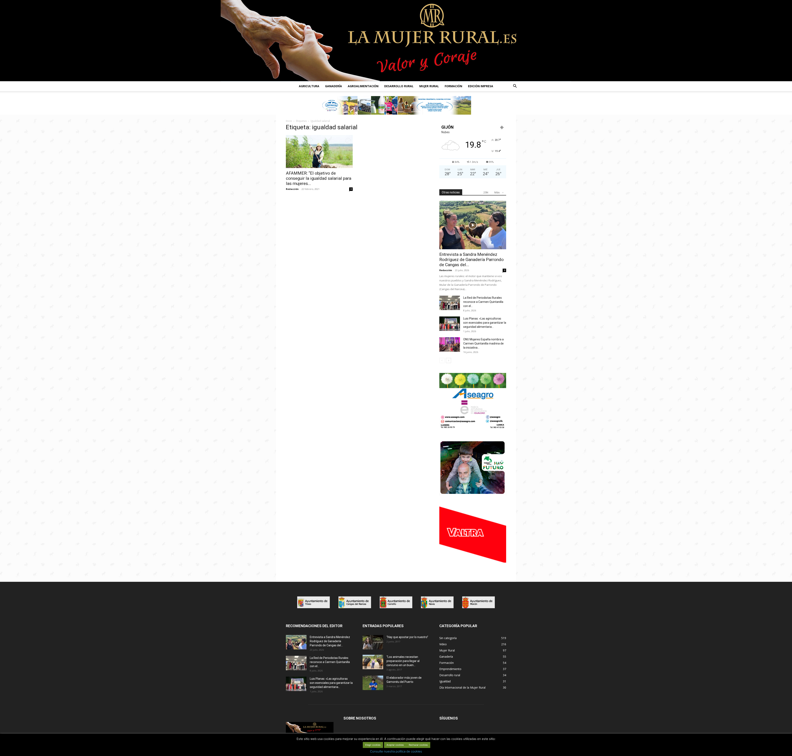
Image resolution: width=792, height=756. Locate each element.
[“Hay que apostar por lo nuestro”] (373, 642)
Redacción (292, 188)
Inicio (289, 121)
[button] (515, 86)
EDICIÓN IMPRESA (480, 86)
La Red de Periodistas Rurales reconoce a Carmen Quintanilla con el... (483, 302)
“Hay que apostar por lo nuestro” (407, 637)
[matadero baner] (472, 428)
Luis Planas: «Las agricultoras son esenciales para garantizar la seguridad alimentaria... (484, 322)
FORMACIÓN (453, 86)
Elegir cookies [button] (373, 744)
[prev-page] (441, 360)
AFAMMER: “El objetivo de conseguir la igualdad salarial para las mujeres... (318, 178)
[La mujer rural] (396, 40)
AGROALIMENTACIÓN (363, 86)
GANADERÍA (333, 86)
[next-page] (448, 360)
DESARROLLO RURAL (399, 86)
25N (485, 192)
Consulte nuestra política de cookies (396, 751)
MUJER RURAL (429, 86)
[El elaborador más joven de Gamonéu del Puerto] (373, 683)
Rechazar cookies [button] (418, 744)
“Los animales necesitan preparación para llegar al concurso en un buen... (403, 661)
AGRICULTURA (309, 86)
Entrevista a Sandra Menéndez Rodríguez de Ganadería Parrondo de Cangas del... (471, 259)
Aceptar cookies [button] (395, 744)
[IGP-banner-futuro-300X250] (472, 494)
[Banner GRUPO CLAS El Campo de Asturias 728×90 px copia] (396, 105)
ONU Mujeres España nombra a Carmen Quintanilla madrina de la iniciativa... (483, 343)
